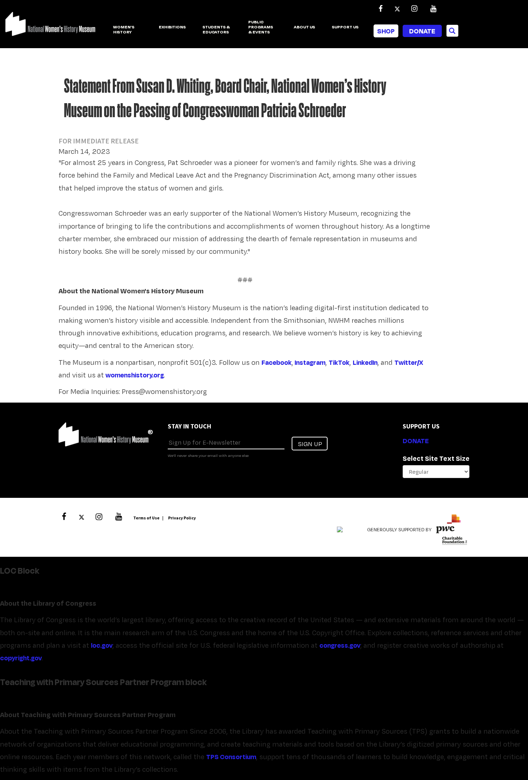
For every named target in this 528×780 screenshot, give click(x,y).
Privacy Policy (182, 517)
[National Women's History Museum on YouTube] (433, 8)
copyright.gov (21, 657)
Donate (422, 31)
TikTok (339, 362)
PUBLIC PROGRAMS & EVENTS (260, 27)
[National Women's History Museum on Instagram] (414, 8)
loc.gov (101, 645)
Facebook (276, 362)
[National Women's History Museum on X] (397, 8)
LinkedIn (365, 362)
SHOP (386, 31)
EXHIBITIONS (172, 27)
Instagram (310, 362)
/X (420, 362)
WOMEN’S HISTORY (123, 29)
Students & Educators (216, 29)
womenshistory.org (135, 375)
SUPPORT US (345, 27)
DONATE (416, 440)
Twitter (405, 362)
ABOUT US (304, 27)
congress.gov (339, 645)
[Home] (50, 27)
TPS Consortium (231, 756)
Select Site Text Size (436, 458)
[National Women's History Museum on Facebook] (380, 8)
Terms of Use (146, 517)
